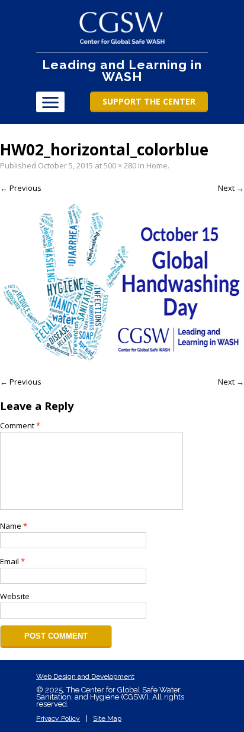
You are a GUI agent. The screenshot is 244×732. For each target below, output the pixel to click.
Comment (20, 425)
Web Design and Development (85, 676)
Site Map (107, 718)
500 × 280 (120, 165)
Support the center (148, 101)
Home (157, 165)
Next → (231, 188)
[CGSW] (122, 28)
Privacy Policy (58, 718)
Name (13, 525)
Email (12, 561)
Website (15, 596)
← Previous (20, 188)
